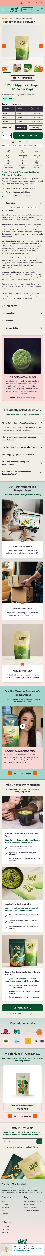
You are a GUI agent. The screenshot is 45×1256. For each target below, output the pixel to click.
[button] (38, 9)
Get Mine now (21, 1008)
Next (41, 46)
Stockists (5, 1214)
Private (35, 1147)
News (4, 1211)
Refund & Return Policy (32, 1201)
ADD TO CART (26, 135)
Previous (4, 46)
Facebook (5, 1226)
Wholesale (5, 1208)
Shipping (5, 1217)
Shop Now (27, 10)
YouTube (5, 1232)
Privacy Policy (29, 1204)
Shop (4, 1201)
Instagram (5, 1229)
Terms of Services (30, 1208)
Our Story (5, 1204)
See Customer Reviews (22, 78)
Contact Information (31, 1211)
